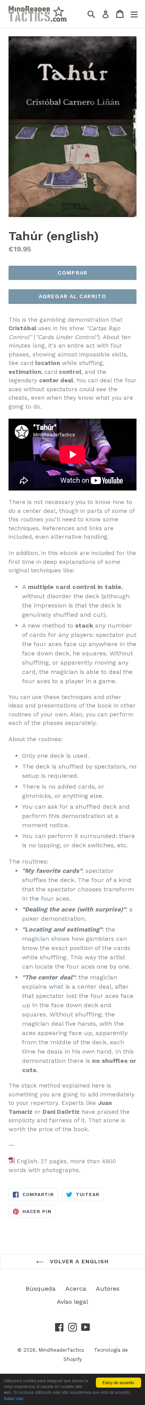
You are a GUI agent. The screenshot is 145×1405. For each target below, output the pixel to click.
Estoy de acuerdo (118, 1382)
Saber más (13, 1398)
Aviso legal (72, 1301)
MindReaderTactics (61, 1350)
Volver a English (78, 1261)
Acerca (75, 1288)
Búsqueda (41, 1288)
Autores (107, 1288)
